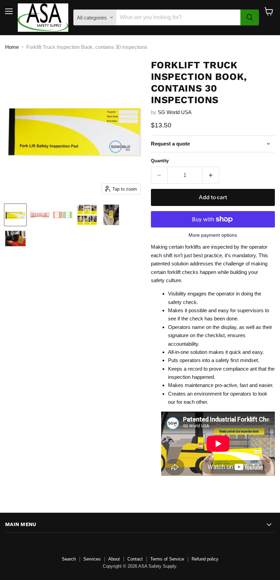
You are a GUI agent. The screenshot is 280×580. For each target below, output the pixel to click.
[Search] (249, 17)
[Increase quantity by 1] (210, 175)
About (114, 559)
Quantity (160, 160)
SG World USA (175, 112)
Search (69, 559)
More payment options (212, 235)
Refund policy (205, 559)
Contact (135, 559)
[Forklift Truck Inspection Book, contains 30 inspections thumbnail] (15, 215)
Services (92, 559)
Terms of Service (167, 559)
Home (12, 47)
